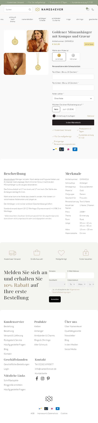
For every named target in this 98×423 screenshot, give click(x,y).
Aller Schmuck (40, 344)
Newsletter (70, 335)
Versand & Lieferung (13, 335)
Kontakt (7, 353)
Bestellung (9, 326)
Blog (6, 349)
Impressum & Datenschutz (47, 413)
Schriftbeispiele (11, 380)
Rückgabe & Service (13, 340)
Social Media (70, 349)
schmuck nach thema (12, 19)
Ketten (37, 326)
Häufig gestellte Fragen (14, 344)
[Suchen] (29, 9)
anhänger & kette (42, 19)
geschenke (93, 19)
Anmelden (55, 299)
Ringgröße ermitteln (13, 385)
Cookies (64, 413)
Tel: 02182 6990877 (44, 364)
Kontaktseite (41, 373)
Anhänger (39, 331)
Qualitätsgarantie (73, 331)
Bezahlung (9, 331)
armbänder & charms (56, 19)
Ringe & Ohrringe (42, 340)
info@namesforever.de (45, 368)
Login (6, 368)
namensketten (27, 19)
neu (1, 19)
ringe (68, 19)
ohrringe (79, 19)
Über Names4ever (73, 326)
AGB (33, 413)
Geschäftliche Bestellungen (16, 364)
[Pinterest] (48, 378)
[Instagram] (42, 378)
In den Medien (71, 344)
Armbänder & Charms (44, 335)
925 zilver (73, 59)
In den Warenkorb (73, 122)
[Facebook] (37, 378)
